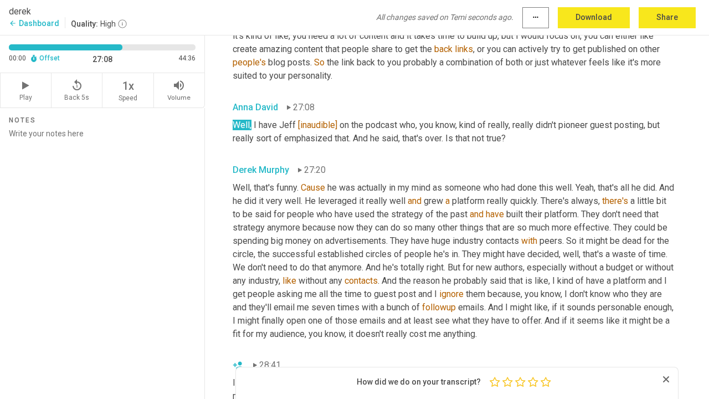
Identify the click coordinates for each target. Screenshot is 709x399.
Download (594, 17)
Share (667, 17)
